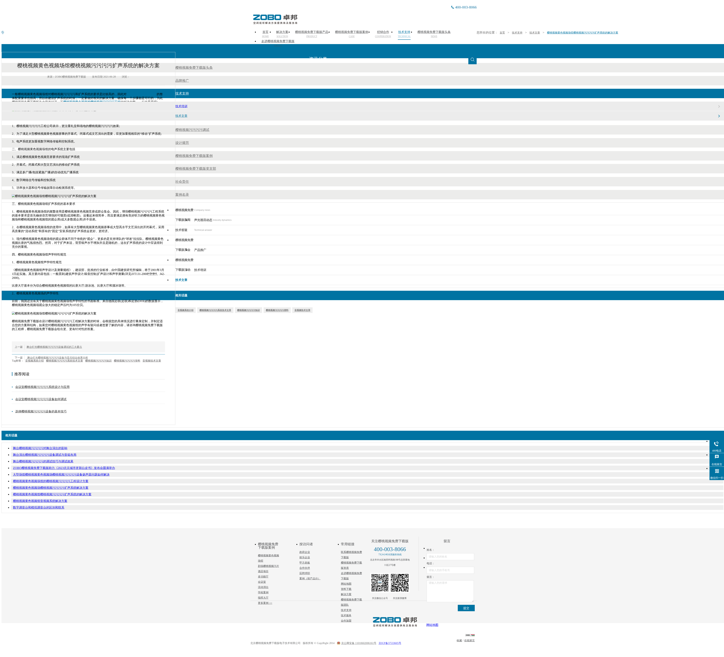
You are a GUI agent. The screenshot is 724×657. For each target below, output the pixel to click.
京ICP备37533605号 (390, 643)
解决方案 (346, 594)
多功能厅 (263, 576)
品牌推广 (182, 81)
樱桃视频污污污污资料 (127, 360)
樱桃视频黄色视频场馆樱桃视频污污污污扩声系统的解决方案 (582, 32)
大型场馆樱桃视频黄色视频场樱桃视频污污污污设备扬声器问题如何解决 (61, 474)
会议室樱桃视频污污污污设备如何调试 (41, 399)
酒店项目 (263, 571)
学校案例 (263, 592)
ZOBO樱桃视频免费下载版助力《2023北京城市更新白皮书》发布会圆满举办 (64, 468)
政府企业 (304, 552)
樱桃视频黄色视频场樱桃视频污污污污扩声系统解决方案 (50, 487)
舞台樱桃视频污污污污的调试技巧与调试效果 (43, 461)
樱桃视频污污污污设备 (142, 94)
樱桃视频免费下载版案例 (194, 156)
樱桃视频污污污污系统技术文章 (64, 360)
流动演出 (263, 587)
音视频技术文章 (152, 360)
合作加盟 (346, 620)
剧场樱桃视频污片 (268, 566)
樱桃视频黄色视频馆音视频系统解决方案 (40, 501)
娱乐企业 (304, 557)
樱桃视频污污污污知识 (98, 360)
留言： (431, 577)
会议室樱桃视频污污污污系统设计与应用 (42, 387)
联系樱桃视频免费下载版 (351, 555)
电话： (431, 563)
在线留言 (469, 640)
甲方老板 (304, 562)
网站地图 (346, 583)
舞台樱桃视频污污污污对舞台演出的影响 (40, 448)
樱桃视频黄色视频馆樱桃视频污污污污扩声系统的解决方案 (52, 494)
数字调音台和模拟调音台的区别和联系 (38, 507)
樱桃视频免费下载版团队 (351, 602)
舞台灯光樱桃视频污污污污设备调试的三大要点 (54, 347)
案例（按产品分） (310, 578)
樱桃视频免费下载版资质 (351, 565)
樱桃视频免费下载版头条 (194, 68)
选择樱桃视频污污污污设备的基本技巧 (41, 411)
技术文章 (534, 32)
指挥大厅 (263, 597)
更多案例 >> (265, 603)
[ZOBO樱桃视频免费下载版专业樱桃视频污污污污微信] (380, 583)
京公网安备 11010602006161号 (358, 643)
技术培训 (181, 106)
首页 (502, 32)
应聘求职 (304, 573)
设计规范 (182, 143)
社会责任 (182, 182)
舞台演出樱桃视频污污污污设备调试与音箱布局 (44, 454)
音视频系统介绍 (34, 360)
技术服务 (346, 615)
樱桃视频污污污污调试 (192, 130)
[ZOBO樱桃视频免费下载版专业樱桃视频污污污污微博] (400, 583)
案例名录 (182, 195)
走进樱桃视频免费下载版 (278, 43)
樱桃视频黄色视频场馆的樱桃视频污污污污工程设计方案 (50, 481)
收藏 (459, 640)
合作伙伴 (304, 568)
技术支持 (517, 32)
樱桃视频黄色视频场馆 (268, 558)
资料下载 (346, 589)
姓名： (431, 549)
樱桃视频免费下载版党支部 (195, 169)
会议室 (262, 582)
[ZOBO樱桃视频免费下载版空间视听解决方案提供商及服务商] (274, 22)
